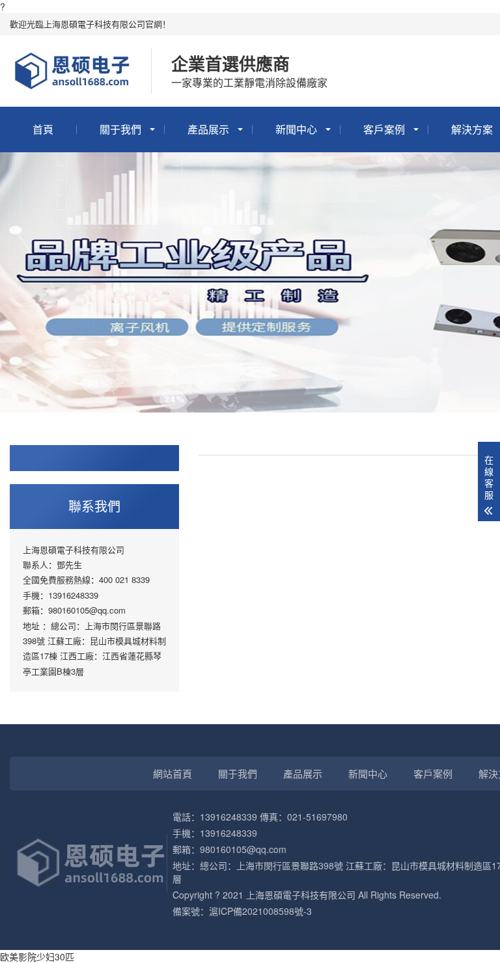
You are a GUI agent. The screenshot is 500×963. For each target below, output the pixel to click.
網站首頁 (172, 773)
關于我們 (120, 129)
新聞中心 (296, 129)
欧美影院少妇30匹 (37, 956)
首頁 (43, 129)
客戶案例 (384, 129)
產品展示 (208, 129)
